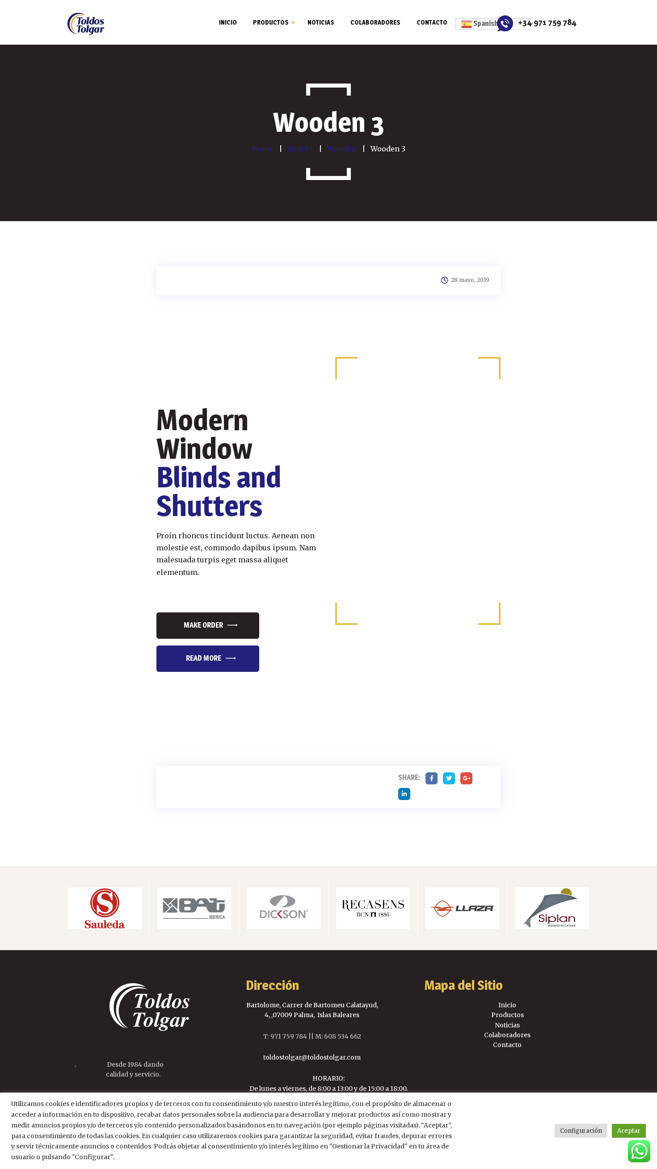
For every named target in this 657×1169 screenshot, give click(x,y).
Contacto (507, 1045)
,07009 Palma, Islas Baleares (314, 1015)
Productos (507, 1015)
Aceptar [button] (628, 1131)
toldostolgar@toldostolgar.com (312, 1057)
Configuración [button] (581, 1131)
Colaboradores (507, 1035)
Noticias (507, 1025)
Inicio (507, 1005)
